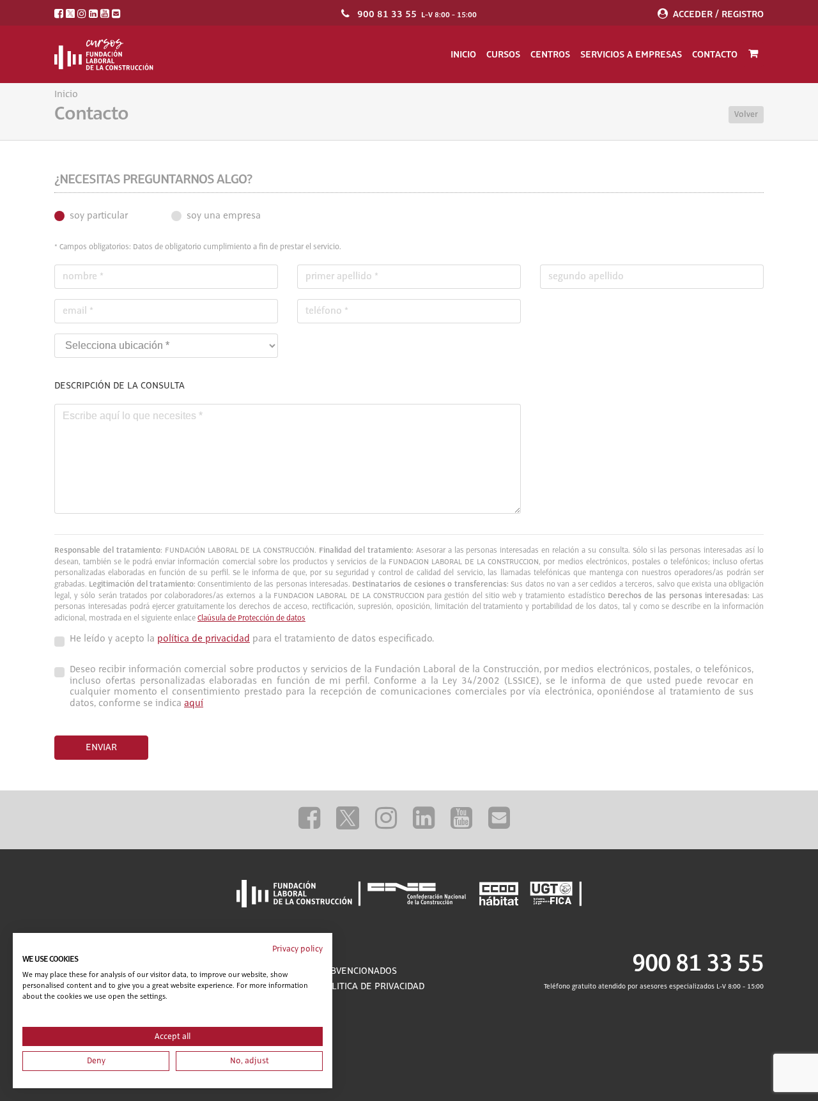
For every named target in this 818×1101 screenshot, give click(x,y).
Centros (550, 54)
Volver (746, 114)
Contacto (714, 54)
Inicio (463, 54)
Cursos (503, 54)
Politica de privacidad (372, 987)
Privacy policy (297, 948)
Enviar (101, 748)
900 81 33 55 (387, 14)
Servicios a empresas (631, 54)
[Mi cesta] (753, 54)
